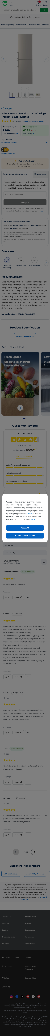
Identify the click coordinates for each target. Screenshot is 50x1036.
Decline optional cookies (25, 536)
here (30, 513)
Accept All (25, 528)
